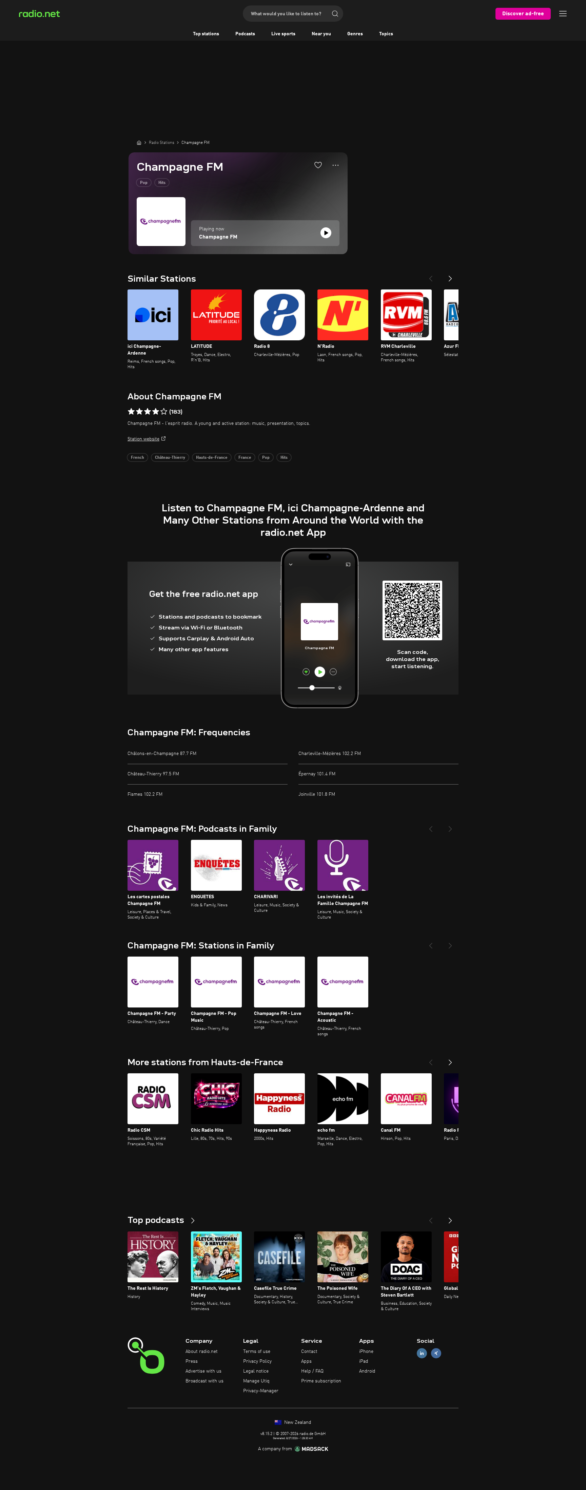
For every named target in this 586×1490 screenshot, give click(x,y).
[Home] (139, 142)
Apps (306, 1361)
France (244, 458)
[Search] (335, 14)
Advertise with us (203, 1371)
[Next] (450, 276)
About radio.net (201, 1351)
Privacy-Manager (260, 1391)
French (137, 458)
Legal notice (256, 1371)
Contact (309, 1351)
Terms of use (256, 1351)
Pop (144, 183)
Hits (161, 183)
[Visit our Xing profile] (436, 1353)
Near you (321, 34)
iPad (363, 1361)
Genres (355, 34)
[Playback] (325, 232)
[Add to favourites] (318, 164)
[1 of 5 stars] (131, 412)
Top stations (206, 34)
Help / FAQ (312, 1371)
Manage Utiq (256, 1381)
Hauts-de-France (212, 458)
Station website (143, 439)
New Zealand (297, 1422)
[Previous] (431, 276)
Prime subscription (321, 1381)
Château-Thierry (170, 458)
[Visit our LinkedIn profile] (422, 1353)
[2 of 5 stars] (139, 412)
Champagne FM (218, 237)
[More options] (335, 165)
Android (367, 1371)
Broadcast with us (204, 1381)
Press (191, 1361)
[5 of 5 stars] (164, 412)
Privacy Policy (257, 1361)
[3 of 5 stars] (147, 412)
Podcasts (245, 34)
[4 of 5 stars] (156, 412)
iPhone (366, 1351)
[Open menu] (563, 14)
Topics (386, 34)
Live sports (283, 34)
